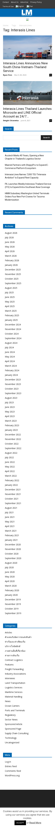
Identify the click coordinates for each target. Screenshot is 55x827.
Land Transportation (15, 682)
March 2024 (11, 365)
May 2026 (10, 246)
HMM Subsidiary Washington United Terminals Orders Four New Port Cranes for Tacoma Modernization (27, 196)
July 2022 (9, 457)
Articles (8, 632)
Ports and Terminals (15, 710)
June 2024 (10, 352)
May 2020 (10, 576)
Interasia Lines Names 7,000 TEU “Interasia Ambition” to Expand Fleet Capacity (25, 176)
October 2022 (11, 443)
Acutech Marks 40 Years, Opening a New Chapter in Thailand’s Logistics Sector (24, 157)
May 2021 (10, 521)
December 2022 (13, 434)
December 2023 (13, 379)
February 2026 (12, 260)
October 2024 (11, 333)
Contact (6, 2)
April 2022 (10, 471)
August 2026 (11, 232)
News (8, 701)
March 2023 (11, 420)
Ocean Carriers (12, 705)
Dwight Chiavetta (11, 120)
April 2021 (10, 526)
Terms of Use (8, 6)
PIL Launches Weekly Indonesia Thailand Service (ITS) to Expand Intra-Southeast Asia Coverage (28, 185)
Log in (8, 761)
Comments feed (13, 770)
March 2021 (11, 530)
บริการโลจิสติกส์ (12, 646)
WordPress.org (12, 775)
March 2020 (11, 585)
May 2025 (10, 301)
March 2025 (11, 310)
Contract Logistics (14, 660)
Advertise (24, 2)
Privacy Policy (36, 2)
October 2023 (11, 388)
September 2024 (13, 338)
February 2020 (12, 590)
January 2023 (11, 429)
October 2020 (11, 553)
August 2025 (11, 287)
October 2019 (11, 608)
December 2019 (13, 599)
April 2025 (10, 306)
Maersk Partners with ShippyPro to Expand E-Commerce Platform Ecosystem (26, 166)
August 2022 (11, 452)
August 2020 (11, 562)
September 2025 (13, 283)
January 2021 (11, 539)
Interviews (10, 678)
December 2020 (13, 544)
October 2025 (11, 278)
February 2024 (12, 370)
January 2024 (11, 374)
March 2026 (11, 255)
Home (5, 25)
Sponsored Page (13, 728)
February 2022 (12, 480)
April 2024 (10, 361)
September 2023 (13, 393)
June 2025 (10, 297)
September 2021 (13, 503)
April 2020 (10, 581)
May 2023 (10, 411)
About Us (14, 2)
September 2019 (13, 613)
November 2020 (13, 549)
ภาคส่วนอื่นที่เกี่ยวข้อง (15, 650)
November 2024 (13, 329)
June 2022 (10, 462)
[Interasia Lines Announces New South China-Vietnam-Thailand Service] (27, 47)
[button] (50, 13)
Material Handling (13, 696)
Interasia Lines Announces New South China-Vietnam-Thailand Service (25, 67)
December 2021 (13, 489)
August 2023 (11, 397)
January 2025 (11, 319)
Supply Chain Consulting (16, 733)
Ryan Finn (7, 75)
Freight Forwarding (14, 669)
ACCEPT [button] (20, 823)
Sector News (11, 719)
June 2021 (10, 517)
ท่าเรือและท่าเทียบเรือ (15, 641)
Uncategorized (12, 742)
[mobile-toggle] (5, 13)
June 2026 (10, 242)
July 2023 (9, 402)
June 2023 (10, 407)
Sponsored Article (13, 724)
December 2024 (13, 324)
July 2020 (9, 567)
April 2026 (10, 251)
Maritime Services (13, 692)
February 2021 (12, 535)
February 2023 (12, 425)
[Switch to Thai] (30, 6)
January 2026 (11, 264)
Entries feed (11, 766)
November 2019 (13, 604)
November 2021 (13, 494)
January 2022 (11, 484)
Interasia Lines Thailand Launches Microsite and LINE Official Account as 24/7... (27, 112)
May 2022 (10, 466)
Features (9, 664)
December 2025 (13, 269)
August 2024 (11, 342)
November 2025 (13, 274)
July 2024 (9, 347)
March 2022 (11, 475)
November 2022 (13, 439)
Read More (35, 822)
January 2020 (11, 594)
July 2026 (9, 237)
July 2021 (9, 512)
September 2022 (13, 448)
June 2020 (10, 572)
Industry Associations (15, 673)
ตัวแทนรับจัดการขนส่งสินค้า (18, 637)
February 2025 (12, 315)
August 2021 (11, 507)
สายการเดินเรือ (12, 655)
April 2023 (10, 416)
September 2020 (13, 558)
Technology (10, 737)
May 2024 (10, 356)
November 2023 (13, 384)
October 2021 (11, 498)
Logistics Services (13, 687)
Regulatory (10, 715)
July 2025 (9, 292)
